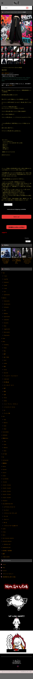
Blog (4, 567)
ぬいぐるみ (6, 357)
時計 (5, 366)
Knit (5, 291)
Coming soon (5, 460)
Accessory (6, 344)
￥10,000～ (5, 500)
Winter (4, 475)
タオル (5, 400)
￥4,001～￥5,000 (7, 491)
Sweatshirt (6, 282)
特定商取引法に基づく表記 (9, 577)
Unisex (4, 532)
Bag (5, 350)
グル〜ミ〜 (6, 519)
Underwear (6, 379)
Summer (5, 469)
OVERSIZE (5, 435)
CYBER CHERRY (6, 556)
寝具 (5, 391)
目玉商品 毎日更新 (7, 550)
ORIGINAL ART (7, 544)
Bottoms (4, 297)
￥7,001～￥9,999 (7, 497)
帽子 (5, 354)
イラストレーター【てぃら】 (10, 513)
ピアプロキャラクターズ (9, 507)
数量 (2, 203)
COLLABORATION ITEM (8, 503)
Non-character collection (8, 538)
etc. (4, 410)
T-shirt (5, 276)
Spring (4, 466)
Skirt (5, 310)
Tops (4, 272)
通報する (28, 241)
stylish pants (7, 316)
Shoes (5, 347)
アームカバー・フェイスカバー (11, 375)
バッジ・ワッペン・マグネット (11, 404)
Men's (4, 535)
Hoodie (5, 285)
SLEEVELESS (7, 294)
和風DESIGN (5, 438)
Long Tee (6, 279)
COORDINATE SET (7, 547)
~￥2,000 (5, 482)
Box (3, 457)
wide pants (6, 319)
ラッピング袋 (7, 413)
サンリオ (6, 516)
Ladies (4, 528)
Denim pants (7, 332)
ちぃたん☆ (6, 510)
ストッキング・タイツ (9, 385)
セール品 (5, 453)
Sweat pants (6, 301)
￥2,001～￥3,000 (7, 485)
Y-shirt (5, 288)
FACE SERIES (6, 432)
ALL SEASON (5, 478)
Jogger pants (7, 329)
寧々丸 (5, 522)
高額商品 (5, 463)
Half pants (6, 307)
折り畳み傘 (6, 382)
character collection (7, 541)
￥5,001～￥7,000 (7, 494)
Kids (4, 416)
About (4, 564)
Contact (5, 570)
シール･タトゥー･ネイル (9, 407)
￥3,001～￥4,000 (7, 488)
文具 (5, 394)
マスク (5, 397)
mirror (5, 369)
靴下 (5, 388)
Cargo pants (6, 335)
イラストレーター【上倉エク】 (11, 525)
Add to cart (16, 217)
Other (5, 326)
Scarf (5, 360)
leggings (6, 313)
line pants (6, 322)
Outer (4, 338)
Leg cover (6, 372)
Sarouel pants (7, 304)
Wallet (5, 363)
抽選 (4, 553)
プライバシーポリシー (8, 573)
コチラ (10, 85)
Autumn (4, 472)
